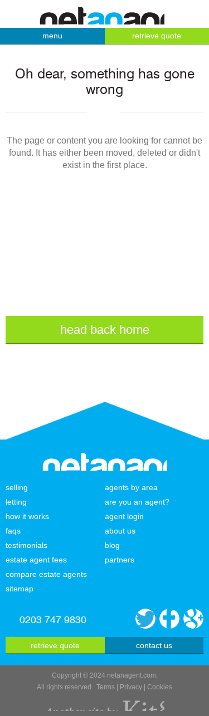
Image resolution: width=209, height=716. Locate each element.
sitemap (19, 588)
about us (120, 530)
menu (52, 35)
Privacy (131, 687)
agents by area (131, 487)
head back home (104, 330)
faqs (13, 530)
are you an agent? (137, 501)
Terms (105, 687)
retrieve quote (55, 645)
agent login (124, 516)
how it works (27, 516)
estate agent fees (36, 559)
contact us (154, 645)
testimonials (26, 545)
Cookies (159, 687)
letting (16, 501)
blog (112, 545)
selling (17, 487)
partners (119, 559)
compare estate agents (46, 574)
